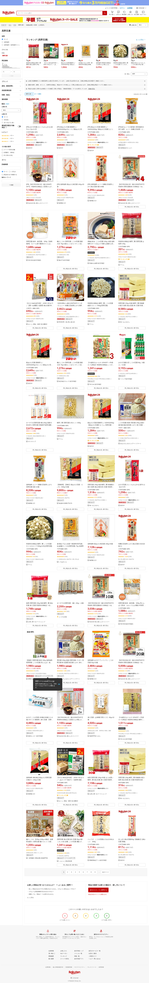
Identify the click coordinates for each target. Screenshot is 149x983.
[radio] (2, 39)
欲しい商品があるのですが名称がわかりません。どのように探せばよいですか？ (52, 889)
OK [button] (59, 684)
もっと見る (30, 897)
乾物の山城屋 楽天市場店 (97, 263)
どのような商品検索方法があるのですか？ (41, 891)
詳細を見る (91, 88)
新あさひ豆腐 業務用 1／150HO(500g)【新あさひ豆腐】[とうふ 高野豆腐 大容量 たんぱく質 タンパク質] (101, 425)
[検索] (105, 13)
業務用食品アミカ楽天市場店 (98, 860)
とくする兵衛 (63, 617)
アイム (122, 265)
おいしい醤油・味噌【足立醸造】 (38, 324)
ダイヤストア (32, 441)
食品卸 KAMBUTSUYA (65, 503)
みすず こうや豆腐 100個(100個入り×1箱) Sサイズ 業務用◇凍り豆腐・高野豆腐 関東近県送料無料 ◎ (39, 719)
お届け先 (4, 106)
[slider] (2, 68)
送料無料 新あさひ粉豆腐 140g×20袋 (100, 544)
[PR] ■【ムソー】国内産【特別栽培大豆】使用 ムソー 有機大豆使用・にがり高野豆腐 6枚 (131, 129)
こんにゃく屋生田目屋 (65, 861)
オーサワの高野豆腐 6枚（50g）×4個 (70, 603)
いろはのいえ (63, 562)
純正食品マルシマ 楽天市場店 (67, 381)
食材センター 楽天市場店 (35, 736)
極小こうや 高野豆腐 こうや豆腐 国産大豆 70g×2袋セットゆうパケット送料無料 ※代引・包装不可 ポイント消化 (70, 244)
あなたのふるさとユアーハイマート (130, 443)
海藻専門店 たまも (95, 736)
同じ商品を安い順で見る (132, 207)
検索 (12, 76)
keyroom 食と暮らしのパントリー (38, 203)
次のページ (105, 872)
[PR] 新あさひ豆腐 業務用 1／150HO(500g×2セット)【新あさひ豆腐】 (69, 129)
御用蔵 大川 (62, 203)
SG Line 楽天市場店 (95, 384)
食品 (10, 25)
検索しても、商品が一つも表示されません (41, 894)
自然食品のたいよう (126, 148)
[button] (141, 8)
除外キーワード (6, 177)
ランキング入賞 (94, 145)
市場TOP (3, 25)
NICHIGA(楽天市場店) (34, 260)
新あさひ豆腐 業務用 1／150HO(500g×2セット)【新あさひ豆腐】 (38, 365)
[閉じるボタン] (145, 81)
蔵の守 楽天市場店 (64, 260)
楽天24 (30, 148)
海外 (8, 104)
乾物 (14, 25)
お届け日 (4, 114)
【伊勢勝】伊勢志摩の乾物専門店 (38, 858)
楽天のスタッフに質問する (98, 890)
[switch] (19, 126)
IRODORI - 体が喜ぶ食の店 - (67, 322)
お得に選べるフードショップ (36, 622)
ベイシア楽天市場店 (126, 379)
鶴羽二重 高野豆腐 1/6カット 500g (69, 423)
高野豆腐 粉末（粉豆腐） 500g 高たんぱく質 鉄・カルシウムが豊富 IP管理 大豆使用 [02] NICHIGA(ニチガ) (132, 605)
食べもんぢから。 (125, 322)
